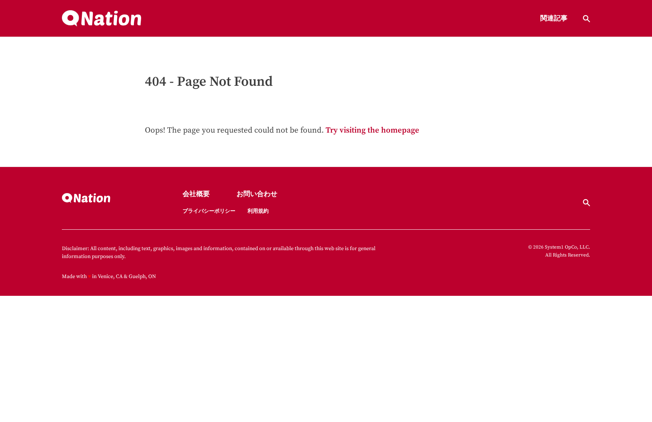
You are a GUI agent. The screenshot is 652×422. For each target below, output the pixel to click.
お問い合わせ (257, 194)
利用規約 (258, 211)
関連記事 (553, 19)
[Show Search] (586, 18)
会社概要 (196, 194)
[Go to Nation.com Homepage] (101, 18)
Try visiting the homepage (372, 130)
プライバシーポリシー (209, 211)
